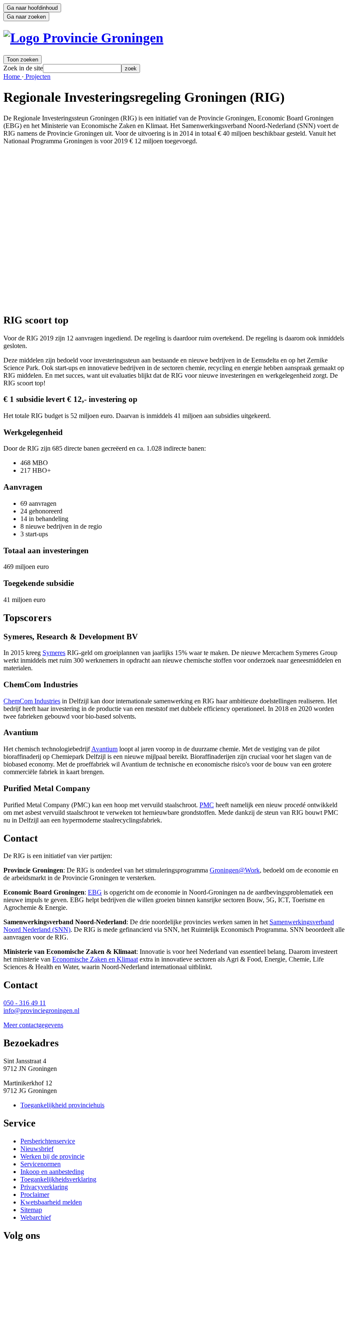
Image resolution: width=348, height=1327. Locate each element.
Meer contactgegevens (33, 1025)
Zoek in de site (23, 68)
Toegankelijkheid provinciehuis (62, 1105)
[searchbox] (82, 68)
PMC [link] (206, 804)
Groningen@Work (235, 870)
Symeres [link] (53, 652)
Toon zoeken (22, 59)
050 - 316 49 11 (24, 1002)
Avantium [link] (104, 749)
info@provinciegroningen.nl (41, 1010)
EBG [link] (95, 892)
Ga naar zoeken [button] (26, 17)
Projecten (37, 76)
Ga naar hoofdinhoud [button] (32, 8)
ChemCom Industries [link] (31, 701)
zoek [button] (131, 68)
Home (12, 76)
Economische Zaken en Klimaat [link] (95, 959)
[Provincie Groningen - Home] (83, 37)
